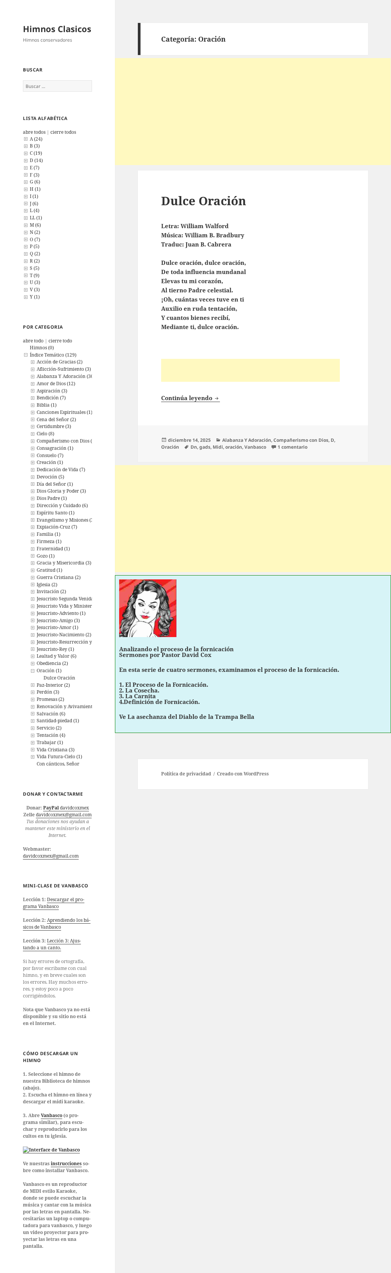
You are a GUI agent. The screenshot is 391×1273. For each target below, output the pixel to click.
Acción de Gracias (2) (59, 361)
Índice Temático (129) (53, 355)
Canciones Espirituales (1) (64, 412)
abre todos (34, 132)
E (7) (34, 167)
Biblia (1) (47, 405)
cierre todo (60, 340)
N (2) (35, 232)
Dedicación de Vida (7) (61, 469)
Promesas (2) (50, 699)
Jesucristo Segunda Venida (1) (68, 598)
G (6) (35, 181)
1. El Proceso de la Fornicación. (163, 684)
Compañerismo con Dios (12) (68, 441)
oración (233, 447)
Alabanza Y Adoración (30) (66, 376)
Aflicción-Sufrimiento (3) (64, 369)
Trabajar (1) (50, 742)
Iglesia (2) (47, 584)
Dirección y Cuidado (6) (62, 505)
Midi (218, 447)
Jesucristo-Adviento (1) (61, 613)
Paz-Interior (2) (53, 685)
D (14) (36, 160)
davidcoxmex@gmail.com (64, 814)
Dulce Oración (59, 678)
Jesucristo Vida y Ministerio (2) (70, 606)
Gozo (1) (46, 556)
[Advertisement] (253, 111)
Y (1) (35, 297)
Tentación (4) (51, 735)
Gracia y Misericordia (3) (64, 562)
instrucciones (66, 1163)
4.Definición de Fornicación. (159, 701)
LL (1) (36, 217)
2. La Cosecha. (139, 690)
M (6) (35, 225)
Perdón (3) (48, 692)
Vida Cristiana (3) (55, 749)
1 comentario (292, 447)
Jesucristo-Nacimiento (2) (64, 634)
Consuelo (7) (50, 455)
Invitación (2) (51, 591)
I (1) (34, 196)
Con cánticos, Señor (58, 764)
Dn (194, 447)
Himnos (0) (42, 347)
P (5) (34, 246)
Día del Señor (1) (55, 484)
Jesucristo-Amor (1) (57, 627)
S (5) (34, 268)
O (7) (35, 239)
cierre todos (63, 132)
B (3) (35, 146)
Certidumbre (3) (54, 426)
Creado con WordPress (243, 773)
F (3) (34, 175)
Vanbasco (51, 1115)
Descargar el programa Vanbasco (53, 903)
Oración (170, 447)
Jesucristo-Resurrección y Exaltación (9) (80, 642)
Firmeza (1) (49, 541)
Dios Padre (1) (52, 498)
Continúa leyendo (190, 398)
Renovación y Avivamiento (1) (69, 706)
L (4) (34, 210)
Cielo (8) (45, 433)
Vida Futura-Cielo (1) (59, 756)
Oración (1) (49, 670)
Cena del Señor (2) (56, 419)
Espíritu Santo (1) (55, 512)
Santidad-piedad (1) (58, 720)
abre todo (33, 340)
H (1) (35, 189)
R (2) (35, 261)
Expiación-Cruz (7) (57, 527)
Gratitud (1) (49, 570)
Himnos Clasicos (57, 28)
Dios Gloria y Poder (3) (61, 491)
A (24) (36, 139)
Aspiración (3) (52, 391)
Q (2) (35, 253)
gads (204, 447)
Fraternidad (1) (53, 548)
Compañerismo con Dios (300, 440)
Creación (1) (50, 462)
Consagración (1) (55, 448)
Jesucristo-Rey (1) (55, 649)
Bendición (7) (51, 397)
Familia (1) (48, 534)
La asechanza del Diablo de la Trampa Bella (191, 716)
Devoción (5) (50, 477)
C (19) (36, 153)
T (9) (34, 275)
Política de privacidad (186, 773)
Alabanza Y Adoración (246, 440)
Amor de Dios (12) (56, 383)
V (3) (35, 289)
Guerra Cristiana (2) (59, 577)
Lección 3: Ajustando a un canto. (52, 944)
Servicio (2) (49, 728)
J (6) (34, 203)
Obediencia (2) (52, 663)
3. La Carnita (137, 696)
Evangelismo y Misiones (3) (66, 520)
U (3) (35, 282)
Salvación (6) (51, 713)
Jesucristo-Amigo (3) (58, 620)
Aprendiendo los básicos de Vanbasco (56, 923)
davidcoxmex (66, 807)
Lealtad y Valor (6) (56, 656)
